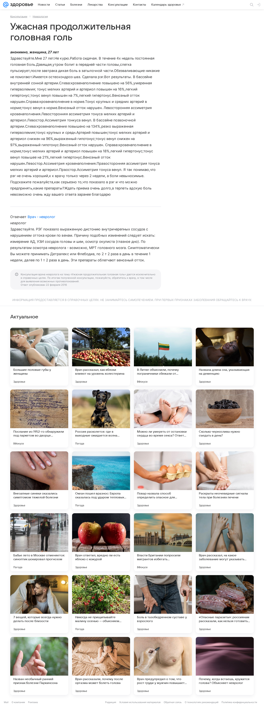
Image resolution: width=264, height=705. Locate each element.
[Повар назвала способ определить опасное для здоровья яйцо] (163, 480)
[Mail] (6, 4)
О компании (18, 702)
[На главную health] (21, 4)
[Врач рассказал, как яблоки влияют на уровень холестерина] (101, 357)
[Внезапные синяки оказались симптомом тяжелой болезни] (39, 480)
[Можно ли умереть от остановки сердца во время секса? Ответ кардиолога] (163, 419)
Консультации (18, 16)
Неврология (40, 16)
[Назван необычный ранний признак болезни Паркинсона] (39, 666)
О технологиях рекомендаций (201, 702)
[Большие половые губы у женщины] (39, 357)
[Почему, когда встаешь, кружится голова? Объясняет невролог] (225, 666)
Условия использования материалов (140, 702)
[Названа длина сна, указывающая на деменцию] (225, 357)
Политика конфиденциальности (239, 702)
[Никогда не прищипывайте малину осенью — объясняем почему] (101, 604)
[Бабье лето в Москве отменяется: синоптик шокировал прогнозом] (39, 542)
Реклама (33, 702)
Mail (6, 702)
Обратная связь (173, 702)
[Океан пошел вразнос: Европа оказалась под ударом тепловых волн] (101, 480)
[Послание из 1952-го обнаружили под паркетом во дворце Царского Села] (39, 419)
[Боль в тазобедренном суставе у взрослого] (163, 604)
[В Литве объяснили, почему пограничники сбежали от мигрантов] (163, 357)
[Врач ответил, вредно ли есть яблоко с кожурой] (101, 542)
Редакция (110, 702)
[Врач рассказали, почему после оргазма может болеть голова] (101, 666)
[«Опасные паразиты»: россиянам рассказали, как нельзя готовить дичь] (225, 604)
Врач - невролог (41, 217)
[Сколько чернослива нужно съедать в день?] (225, 419)
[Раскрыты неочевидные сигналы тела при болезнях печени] (225, 480)
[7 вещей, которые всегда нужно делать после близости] (39, 604)
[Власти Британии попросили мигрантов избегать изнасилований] (163, 542)
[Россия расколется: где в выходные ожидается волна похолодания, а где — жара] (101, 419)
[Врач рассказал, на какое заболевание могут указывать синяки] (225, 542)
